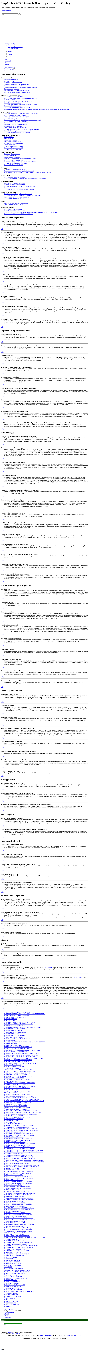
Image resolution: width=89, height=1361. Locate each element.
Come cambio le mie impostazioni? (13, 96)
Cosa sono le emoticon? (10, 140)
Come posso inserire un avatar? (12, 106)
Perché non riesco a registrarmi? (13, 82)
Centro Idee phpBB (79, 977)
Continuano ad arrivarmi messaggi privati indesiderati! (19, 171)
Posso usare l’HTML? (10, 138)
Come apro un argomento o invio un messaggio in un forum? (21, 113)
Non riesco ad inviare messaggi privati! (15, 169)
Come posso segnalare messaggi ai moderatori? (17, 127)
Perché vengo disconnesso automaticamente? (16, 90)
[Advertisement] (44, 29)
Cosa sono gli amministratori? (12, 154)
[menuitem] (15, 47)
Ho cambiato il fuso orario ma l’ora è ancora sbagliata (18, 101)
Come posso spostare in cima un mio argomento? (17, 132)
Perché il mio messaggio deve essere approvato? (17, 131)
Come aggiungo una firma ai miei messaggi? (16, 116)
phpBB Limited (47, 967)
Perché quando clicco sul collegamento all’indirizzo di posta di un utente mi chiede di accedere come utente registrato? (36, 109)
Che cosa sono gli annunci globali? (13, 143)
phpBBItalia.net (16, 1333)
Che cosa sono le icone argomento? (14, 149)
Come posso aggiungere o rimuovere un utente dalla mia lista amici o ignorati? (25, 178)
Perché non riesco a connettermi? (13, 86)
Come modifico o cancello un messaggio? (15, 115)
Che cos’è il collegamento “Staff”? (13, 165)
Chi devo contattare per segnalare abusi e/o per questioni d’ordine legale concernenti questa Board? (31, 212)
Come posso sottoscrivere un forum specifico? (16, 197)
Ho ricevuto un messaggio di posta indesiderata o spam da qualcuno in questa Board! (27, 172)
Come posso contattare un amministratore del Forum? (18, 214)
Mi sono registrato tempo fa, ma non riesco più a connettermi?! (21, 87)
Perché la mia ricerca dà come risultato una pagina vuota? (20, 186)
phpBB (10, 1332)
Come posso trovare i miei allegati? (13, 204)
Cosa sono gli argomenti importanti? (14, 146)
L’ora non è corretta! (9, 99)
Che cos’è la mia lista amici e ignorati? (14, 177)
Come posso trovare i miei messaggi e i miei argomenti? (19, 189)
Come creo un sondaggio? (11, 118)
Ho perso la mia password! (11, 89)
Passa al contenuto (6, 10)
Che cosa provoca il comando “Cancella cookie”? (17, 92)
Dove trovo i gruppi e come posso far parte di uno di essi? (20, 158)
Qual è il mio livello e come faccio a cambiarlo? (17, 107)
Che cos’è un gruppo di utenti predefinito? (15, 163)
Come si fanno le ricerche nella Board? (14, 183)
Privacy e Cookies (78, 1335)
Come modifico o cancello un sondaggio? (15, 121)
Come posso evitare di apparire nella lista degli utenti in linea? (21, 98)
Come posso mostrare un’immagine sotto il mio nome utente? (21, 104)
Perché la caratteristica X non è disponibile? (16, 210)
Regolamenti (68, 1335)
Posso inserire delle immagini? (12, 141)
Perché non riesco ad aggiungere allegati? (15, 124)
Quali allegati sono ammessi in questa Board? (16, 203)
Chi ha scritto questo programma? (13, 209)
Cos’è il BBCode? (9, 137)
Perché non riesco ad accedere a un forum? (16, 123)
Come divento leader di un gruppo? (14, 160)
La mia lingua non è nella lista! (12, 103)
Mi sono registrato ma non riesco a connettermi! (17, 84)
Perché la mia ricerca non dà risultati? (14, 184)
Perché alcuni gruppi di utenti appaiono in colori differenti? (20, 161)
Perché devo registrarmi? (11, 79)
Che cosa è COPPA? (10, 81)
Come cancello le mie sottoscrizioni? (14, 198)
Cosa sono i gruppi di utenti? (12, 157)
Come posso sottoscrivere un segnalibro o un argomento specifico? (22, 195)
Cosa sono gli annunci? (10, 144)
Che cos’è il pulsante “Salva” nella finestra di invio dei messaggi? (22, 129)
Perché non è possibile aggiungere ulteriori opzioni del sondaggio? (22, 120)
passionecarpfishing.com (45, 1335)
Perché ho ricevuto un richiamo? (13, 126)
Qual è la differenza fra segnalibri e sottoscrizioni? (18, 194)
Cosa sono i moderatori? (10, 155)
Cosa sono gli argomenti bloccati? (13, 148)
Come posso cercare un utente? (12, 188)
